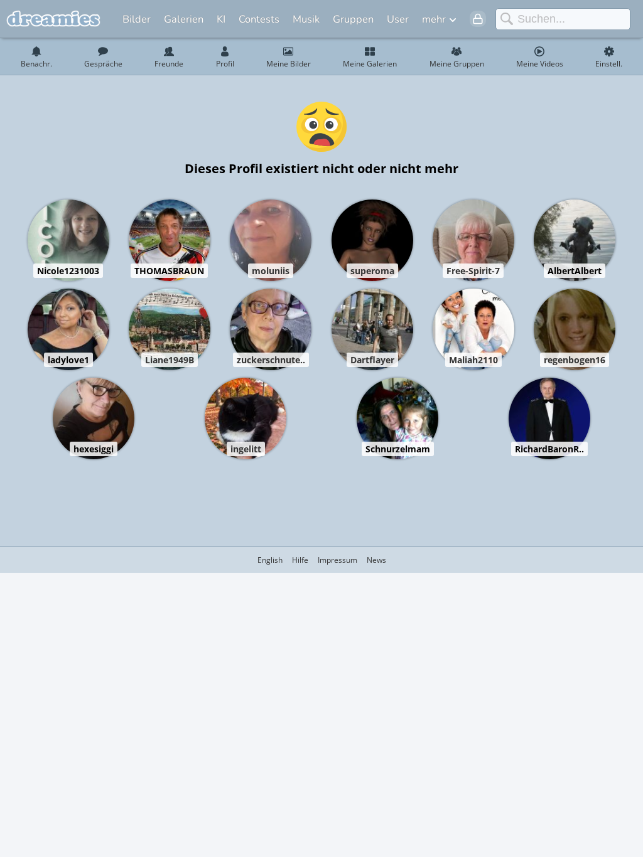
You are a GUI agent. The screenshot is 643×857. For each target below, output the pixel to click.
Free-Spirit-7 (473, 271)
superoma (372, 271)
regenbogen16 (574, 360)
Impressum (337, 560)
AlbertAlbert (575, 271)
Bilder (136, 19)
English (270, 560)
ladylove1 (68, 360)
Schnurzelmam (397, 449)
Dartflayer (372, 360)
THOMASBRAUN (169, 271)
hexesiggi (93, 449)
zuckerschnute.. (271, 360)
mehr (434, 19)
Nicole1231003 (68, 271)
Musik (306, 19)
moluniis (270, 271)
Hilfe (300, 560)
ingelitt (245, 449)
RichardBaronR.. (549, 449)
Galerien (183, 19)
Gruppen (353, 19)
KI (221, 19)
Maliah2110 (473, 360)
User (398, 19)
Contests (259, 19)
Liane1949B (169, 360)
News (376, 560)
